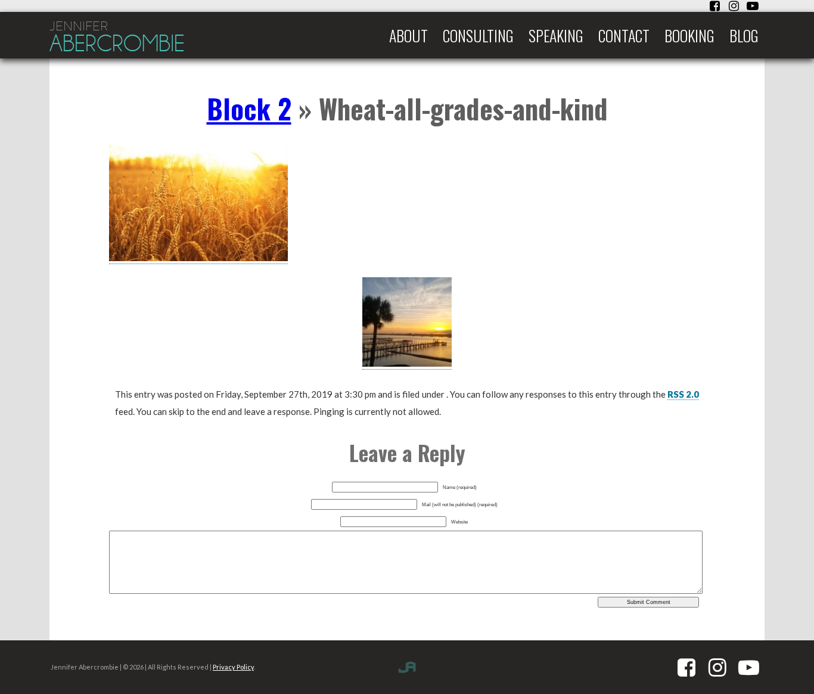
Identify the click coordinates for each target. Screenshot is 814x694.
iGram (734, 6)
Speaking (556, 35)
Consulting (478, 35)
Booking (689, 35)
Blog (744, 35)
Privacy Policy (233, 667)
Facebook (714, 6)
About (408, 35)
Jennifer (117, 37)
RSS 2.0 (683, 394)
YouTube (753, 6)
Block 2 (249, 108)
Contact (624, 35)
